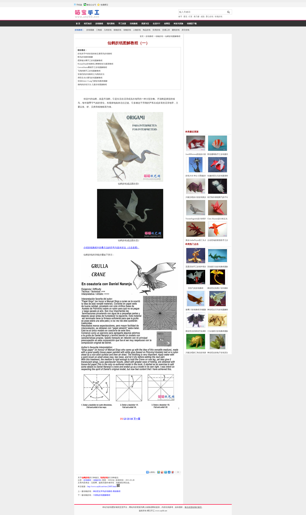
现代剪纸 (111, 23)
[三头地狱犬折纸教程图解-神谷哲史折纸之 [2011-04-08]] (217, 327)
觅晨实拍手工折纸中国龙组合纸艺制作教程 (204, 267)
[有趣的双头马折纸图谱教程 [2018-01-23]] (217, 172)
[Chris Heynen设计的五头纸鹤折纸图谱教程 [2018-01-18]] (217, 215)
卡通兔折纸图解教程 (101, 495)
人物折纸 (137, 30)
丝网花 (167, 23)
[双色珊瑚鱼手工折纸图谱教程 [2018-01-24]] (217, 150)
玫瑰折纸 (218, 16)
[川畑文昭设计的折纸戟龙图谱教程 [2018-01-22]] (195, 193)
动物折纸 (127, 30)
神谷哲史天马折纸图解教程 (218, 310)
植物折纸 (117, 30)
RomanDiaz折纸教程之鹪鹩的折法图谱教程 (95, 64)
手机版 (79, 5)
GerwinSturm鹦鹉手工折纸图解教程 (92, 67)
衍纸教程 (134, 23)
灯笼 (190, 16)
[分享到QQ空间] (158, 472)
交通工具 (166, 30)
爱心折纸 (209, 16)
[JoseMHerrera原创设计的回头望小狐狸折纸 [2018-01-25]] (195, 150)
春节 (180, 16)
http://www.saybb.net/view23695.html (101, 486)
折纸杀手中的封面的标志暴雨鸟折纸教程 (95, 54)
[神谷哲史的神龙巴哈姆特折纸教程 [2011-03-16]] (195, 327)
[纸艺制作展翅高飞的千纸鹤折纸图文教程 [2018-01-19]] (217, 193)
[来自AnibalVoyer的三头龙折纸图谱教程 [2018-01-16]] (195, 236)
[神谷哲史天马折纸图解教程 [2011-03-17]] (217, 306)
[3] (128, 419)
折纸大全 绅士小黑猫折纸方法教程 (200, 176)
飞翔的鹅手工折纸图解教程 (89, 71)
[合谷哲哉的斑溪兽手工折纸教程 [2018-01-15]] (217, 236)
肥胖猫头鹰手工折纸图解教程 (90, 60)
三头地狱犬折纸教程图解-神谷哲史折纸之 (224, 331)
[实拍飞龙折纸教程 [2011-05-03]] (195, 284)
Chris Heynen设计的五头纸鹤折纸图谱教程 (225, 219)
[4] (131, 419)
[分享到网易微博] (172, 472)
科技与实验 (178, 23)
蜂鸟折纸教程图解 (85, 57)
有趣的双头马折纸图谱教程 (218, 176)
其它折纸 (185, 30)
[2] (125, 419)
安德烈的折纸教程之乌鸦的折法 (91, 74)
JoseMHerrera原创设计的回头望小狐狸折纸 (203, 154)
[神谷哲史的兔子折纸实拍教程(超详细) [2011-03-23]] (217, 349)
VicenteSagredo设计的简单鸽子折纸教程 (202, 219)
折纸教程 (99, 23)
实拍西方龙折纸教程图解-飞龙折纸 (222, 267)
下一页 (137, 419)
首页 (142, 36)
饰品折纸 (146, 30)
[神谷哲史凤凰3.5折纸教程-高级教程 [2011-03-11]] (217, 284)
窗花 (185, 16)
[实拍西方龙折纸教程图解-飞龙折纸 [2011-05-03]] (217, 263)
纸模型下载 (192, 23)
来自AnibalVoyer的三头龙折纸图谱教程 (202, 240)
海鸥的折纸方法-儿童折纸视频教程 (92, 84)
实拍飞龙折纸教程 (195, 288)
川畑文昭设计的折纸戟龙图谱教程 (200, 197)
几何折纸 (108, 30)
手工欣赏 (122, 23)
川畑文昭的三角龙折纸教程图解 (199, 353)
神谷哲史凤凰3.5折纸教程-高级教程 (222, 288)
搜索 (228, 12)
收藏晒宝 (104, 5)
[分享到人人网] (169, 472)
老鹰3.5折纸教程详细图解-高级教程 (200, 310)
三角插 (99, 30)
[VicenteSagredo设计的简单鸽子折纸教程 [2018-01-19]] (195, 215)
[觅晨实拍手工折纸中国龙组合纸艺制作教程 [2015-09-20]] (195, 263)
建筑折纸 (176, 30)
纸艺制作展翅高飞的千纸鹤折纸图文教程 (224, 197)
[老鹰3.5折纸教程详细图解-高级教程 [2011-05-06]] (195, 306)
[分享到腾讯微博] (165, 472)
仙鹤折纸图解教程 (172, 36)
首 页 (78, 23)
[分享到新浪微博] (162, 472)
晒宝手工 (151, 511)
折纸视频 (90, 30)
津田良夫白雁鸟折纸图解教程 (90, 78)
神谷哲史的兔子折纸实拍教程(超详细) (223, 353)
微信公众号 (91, 5)
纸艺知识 (88, 23)
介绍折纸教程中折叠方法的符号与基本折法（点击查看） (111, 247)
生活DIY (156, 23)
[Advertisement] (139, 14)
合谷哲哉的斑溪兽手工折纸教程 (220, 240)
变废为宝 (145, 23)
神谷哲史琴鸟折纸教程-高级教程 (106, 491)
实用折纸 (156, 30)
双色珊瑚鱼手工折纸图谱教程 (219, 154)
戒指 (202, 16)
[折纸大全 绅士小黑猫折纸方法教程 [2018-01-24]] (195, 172)
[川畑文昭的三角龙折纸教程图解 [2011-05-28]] (195, 349)
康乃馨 (196, 16)
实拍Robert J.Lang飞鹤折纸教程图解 (92, 81)
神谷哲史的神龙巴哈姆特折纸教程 (200, 331)
